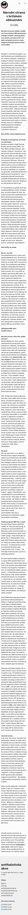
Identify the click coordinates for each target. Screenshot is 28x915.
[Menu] (25, 3)
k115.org (3, 886)
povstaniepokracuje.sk (8, 888)
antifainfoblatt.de (7, 895)
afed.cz (3, 883)
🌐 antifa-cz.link (6, 909)
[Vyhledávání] (19, 3)
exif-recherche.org (7, 893)
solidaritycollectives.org (9, 890)
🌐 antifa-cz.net (6, 904)
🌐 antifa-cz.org (6, 907)
